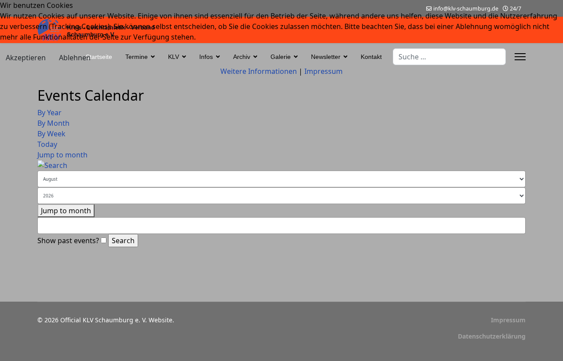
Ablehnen (75, 57)
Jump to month (62, 155)
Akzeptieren (26, 57)
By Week (51, 134)
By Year (49, 112)
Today (47, 144)
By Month (53, 123)
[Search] (281, 165)
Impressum (508, 320)
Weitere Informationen (258, 71)
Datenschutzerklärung (492, 336)
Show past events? (68, 240)
